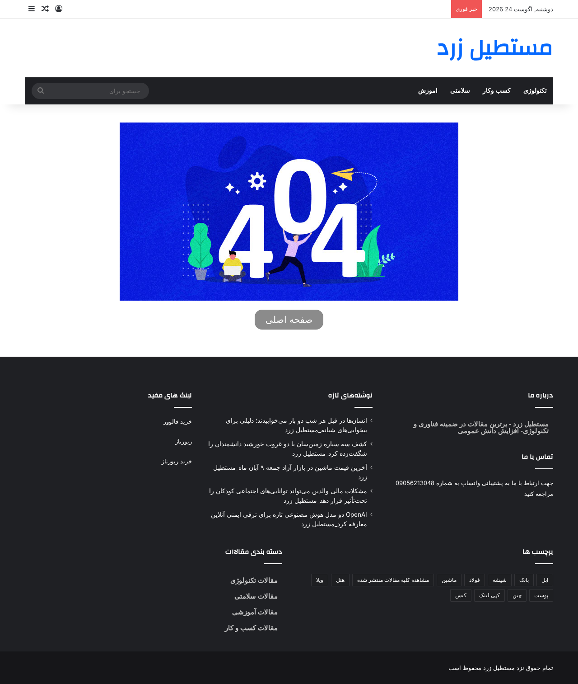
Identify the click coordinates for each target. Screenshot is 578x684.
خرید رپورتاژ (177, 461)
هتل (340, 579)
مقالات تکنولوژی (254, 580)
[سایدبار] (31, 9)
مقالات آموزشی (255, 612)
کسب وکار (497, 90)
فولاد (474, 579)
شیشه (500, 579)
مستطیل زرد (530, 424)
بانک (524, 579)
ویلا (319, 579)
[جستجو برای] (41, 91)
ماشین (449, 579)
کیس (460, 595)
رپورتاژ (183, 441)
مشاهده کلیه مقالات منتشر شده (393, 579)
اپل (544, 579)
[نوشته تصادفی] (45, 9)
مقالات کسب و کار (251, 628)
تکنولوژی (535, 90)
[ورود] (58, 9)
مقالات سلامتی (256, 596)
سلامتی (460, 90)
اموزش (428, 90)
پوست (541, 595)
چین (517, 595)
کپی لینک (489, 595)
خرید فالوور (177, 421)
